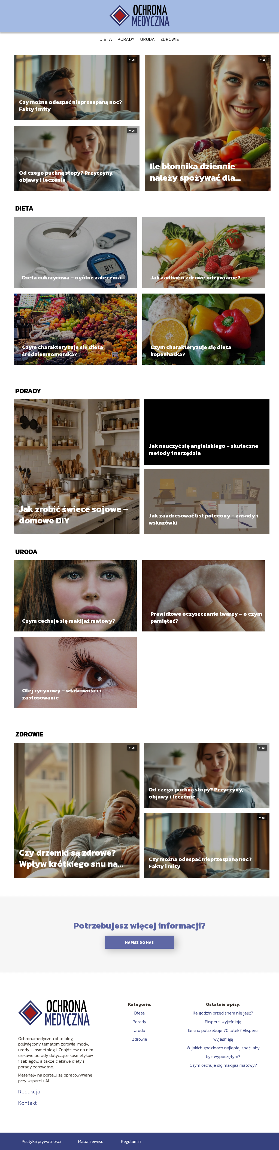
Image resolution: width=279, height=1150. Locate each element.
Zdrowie (169, 39)
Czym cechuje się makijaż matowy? (68, 620)
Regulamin (131, 1141)
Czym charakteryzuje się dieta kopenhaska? (190, 351)
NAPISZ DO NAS (139, 942)
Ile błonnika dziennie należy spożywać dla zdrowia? (192, 172)
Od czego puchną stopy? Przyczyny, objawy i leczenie (66, 176)
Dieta (106, 39)
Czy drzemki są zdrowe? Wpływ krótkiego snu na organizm (68, 858)
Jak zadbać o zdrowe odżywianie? (195, 277)
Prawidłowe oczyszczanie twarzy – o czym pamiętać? (206, 617)
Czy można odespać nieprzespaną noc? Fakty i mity (70, 105)
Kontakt (27, 1102)
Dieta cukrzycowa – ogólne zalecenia (71, 277)
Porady (126, 39)
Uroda (147, 39)
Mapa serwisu (91, 1141)
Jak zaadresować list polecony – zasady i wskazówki (203, 519)
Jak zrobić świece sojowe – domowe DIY (73, 515)
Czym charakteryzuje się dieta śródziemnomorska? (62, 351)
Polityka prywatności (41, 1141)
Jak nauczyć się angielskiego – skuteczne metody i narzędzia (203, 449)
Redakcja (29, 1091)
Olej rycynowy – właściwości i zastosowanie (61, 694)
